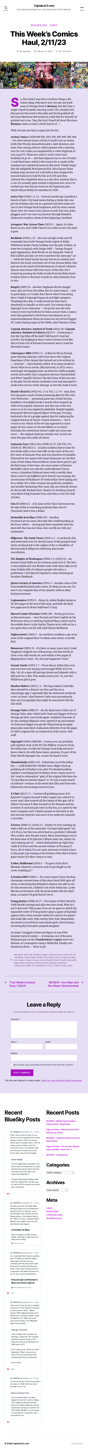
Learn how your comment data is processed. (61, 1080)
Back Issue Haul (39, 25)
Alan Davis (18, 954)
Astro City (28, 954)
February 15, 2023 (44, 51)
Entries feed (52, 1211)
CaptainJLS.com (44, 5)
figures (51, 957)
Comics (53, 25)
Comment (15, 1019)
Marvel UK (72, 960)
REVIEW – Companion (57, 1155)
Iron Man (72, 957)
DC (71, 954)
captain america (55, 954)
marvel (42, 960)
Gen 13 (58, 957)
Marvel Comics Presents (56, 960)
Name (14, 1042)
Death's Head (30, 957)
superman (62, 963)
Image (64, 957)
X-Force (50, 965)
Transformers (19, 965)
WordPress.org (53, 1218)
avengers (37, 954)
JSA (15, 960)
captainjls (26, 51)
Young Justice (67, 965)
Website (14, 1053)
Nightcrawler (19, 963)
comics (66, 954)
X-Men (57, 965)
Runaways (30, 963)
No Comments (65, 51)
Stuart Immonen (41, 963)
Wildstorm (41, 965)
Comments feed (54, 1215)
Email (48, 1042)
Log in (49, 1208)
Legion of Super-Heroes (28, 960)
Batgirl (44, 954)
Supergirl (53, 963)
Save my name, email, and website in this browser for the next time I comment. (43, 1065)
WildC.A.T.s (31, 965)
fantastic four (42, 957)
